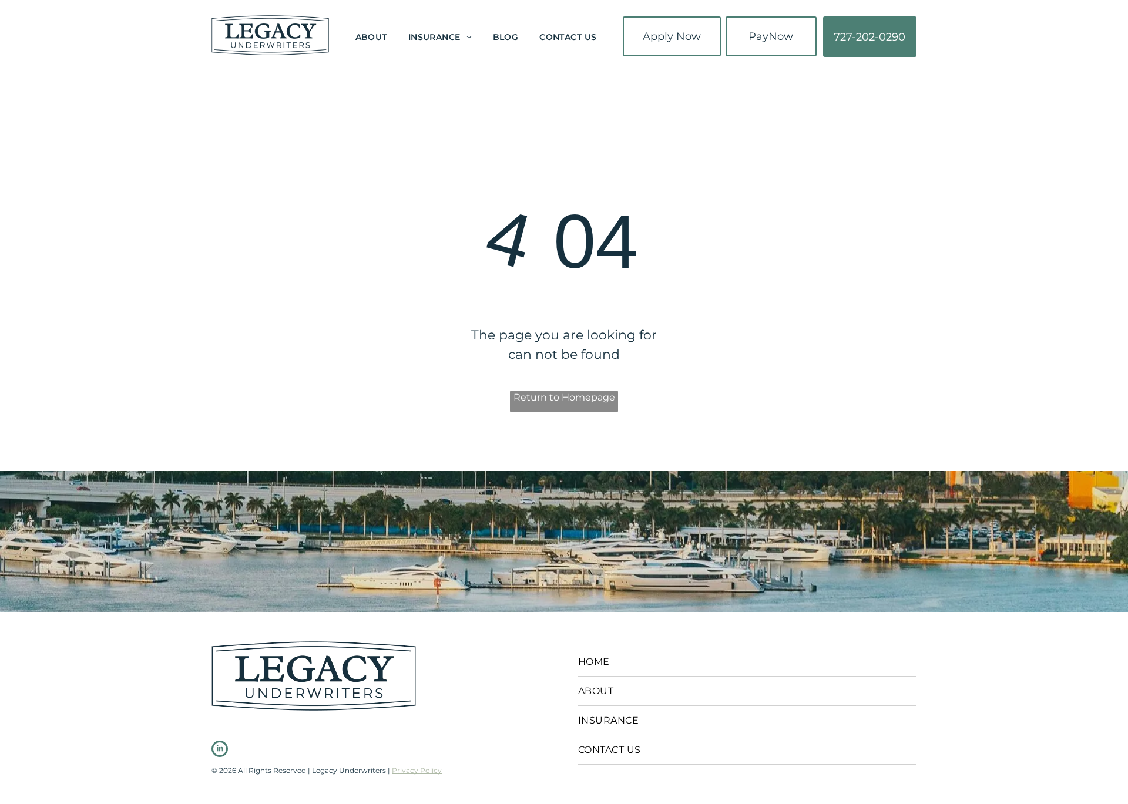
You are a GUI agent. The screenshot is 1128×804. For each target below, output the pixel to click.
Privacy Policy (417, 770)
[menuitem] (371, 38)
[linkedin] (220, 750)
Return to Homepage (564, 397)
